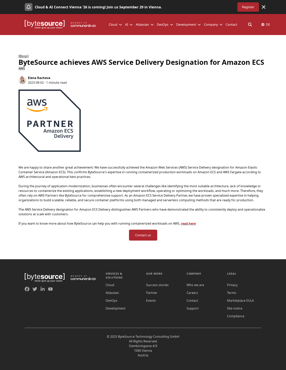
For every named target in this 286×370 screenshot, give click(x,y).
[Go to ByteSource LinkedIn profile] (42, 289)
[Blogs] (23, 56)
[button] (120, 24)
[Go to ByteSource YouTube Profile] (50, 289)
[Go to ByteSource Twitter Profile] (34, 289)
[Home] (62, 24)
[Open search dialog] (250, 24)
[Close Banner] (264, 7)
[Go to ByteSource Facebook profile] (27, 289)
